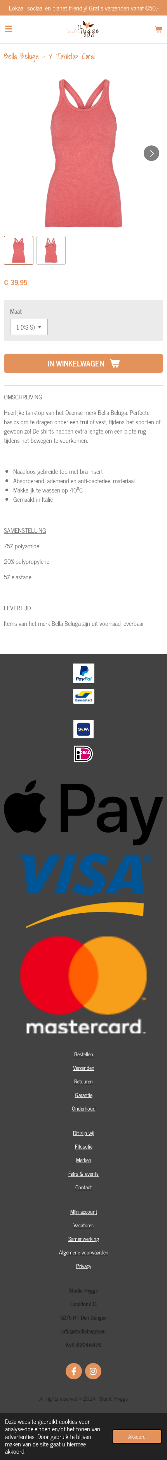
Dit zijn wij (83, 1132)
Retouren (83, 1080)
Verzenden (83, 1067)
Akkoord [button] (137, 1436)
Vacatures (83, 1224)
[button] (18, 250)
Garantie (83, 1094)
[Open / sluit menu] (8, 29)
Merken (83, 1159)
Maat (16, 311)
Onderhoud (84, 1108)
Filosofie (83, 1146)
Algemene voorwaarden (83, 1251)
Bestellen (83, 1053)
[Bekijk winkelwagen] (158, 29)
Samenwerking (83, 1238)
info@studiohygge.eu (83, 1330)
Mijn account (83, 1211)
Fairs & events (83, 1173)
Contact (83, 1186)
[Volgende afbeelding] (151, 153)
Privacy (83, 1265)
